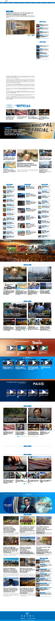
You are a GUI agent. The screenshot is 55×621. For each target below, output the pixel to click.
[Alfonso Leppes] (27, 155)
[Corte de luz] (38, 594)
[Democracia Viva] (39, 202)
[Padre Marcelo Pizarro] (38, 50)
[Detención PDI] (39, 222)
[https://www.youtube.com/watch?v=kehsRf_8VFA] (46, 362)
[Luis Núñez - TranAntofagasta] (38, 46)
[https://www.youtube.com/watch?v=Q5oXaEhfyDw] (11, 348)
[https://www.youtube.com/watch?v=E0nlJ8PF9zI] (33, 348)
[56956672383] (33, 616)
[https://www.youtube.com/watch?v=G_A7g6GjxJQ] (34, 362)
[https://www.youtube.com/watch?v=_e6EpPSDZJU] (22, 348)
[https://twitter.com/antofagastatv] (25, 616)
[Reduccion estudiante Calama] (38, 57)
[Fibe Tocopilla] (38, 566)
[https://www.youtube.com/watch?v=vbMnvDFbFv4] (22, 392)
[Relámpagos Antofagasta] (39, 216)
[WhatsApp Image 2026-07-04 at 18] (4, 223)
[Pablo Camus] (39, 226)
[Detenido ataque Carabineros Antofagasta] (39, 197)
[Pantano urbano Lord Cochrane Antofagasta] (38, 576)
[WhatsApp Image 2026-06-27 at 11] (4, 232)
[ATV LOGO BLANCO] (27, 614)
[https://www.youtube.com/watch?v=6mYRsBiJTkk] (43, 348)
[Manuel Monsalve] (38, 32)
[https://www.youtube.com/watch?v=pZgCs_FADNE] (11, 392)
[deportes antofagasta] (4, 191)
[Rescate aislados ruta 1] (38, 580)
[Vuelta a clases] (39, 236)
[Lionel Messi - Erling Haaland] (4, 237)
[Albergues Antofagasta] (38, 585)
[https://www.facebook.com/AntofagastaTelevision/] (22, 616)
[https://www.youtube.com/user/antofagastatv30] (30, 616)
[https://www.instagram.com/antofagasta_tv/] (27, 616)
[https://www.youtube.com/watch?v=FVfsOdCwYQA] (43, 392)
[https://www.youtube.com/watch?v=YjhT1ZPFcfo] (33, 392)
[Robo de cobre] (38, 29)
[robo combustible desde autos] (38, 53)
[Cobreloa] (4, 214)
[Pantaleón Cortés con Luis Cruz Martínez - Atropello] (39, 231)
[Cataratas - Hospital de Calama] (39, 212)
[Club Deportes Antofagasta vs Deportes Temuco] (4, 187)
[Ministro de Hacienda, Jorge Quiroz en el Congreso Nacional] (38, 36)
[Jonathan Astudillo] (4, 219)
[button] (9, 114)
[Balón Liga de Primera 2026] (4, 205)
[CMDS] (39, 207)
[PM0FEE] (4, 196)
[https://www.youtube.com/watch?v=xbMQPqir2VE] (8, 362)
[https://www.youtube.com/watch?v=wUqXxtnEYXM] (21, 362)
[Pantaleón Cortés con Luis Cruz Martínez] (38, 561)
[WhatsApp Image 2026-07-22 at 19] (4, 200)
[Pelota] (4, 209)
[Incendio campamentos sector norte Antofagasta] (39, 192)
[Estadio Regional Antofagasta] (4, 228)
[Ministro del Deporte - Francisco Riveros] (38, 25)
